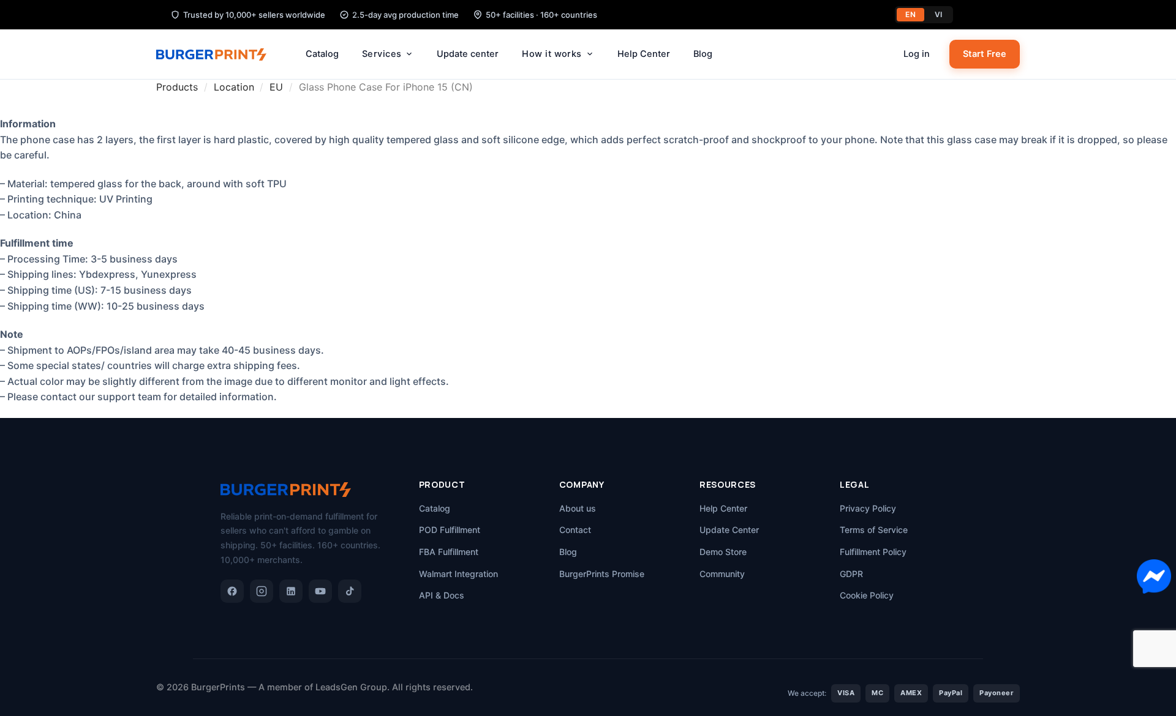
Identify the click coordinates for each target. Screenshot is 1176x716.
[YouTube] (320, 591)
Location (234, 87)
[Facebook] (232, 591)
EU (276, 87)
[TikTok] (349, 591)
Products (177, 87)
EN (910, 14)
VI (939, 14)
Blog (702, 53)
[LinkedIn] (291, 591)
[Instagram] (261, 591)
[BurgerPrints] (217, 54)
